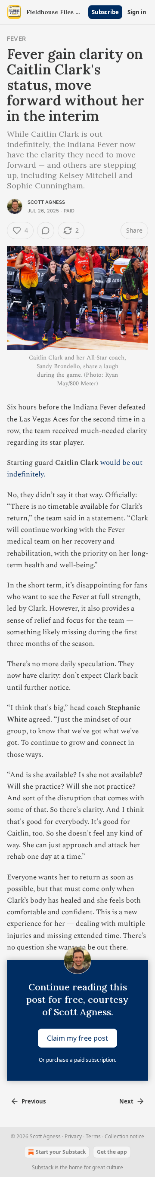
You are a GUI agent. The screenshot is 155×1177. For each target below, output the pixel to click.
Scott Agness (46, 202)
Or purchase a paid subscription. (77, 1059)
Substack (42, 1167)
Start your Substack (61, 1151)
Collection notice (124, 1136)
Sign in (136, 12)
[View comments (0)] (45, 230)
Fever (16, 38)
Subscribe (105, 12)
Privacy (73, 1136)
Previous (34, 1101)
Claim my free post (77, 1037)
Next (126, 1101)
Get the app (112, 1151)
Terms (93, 1136)
